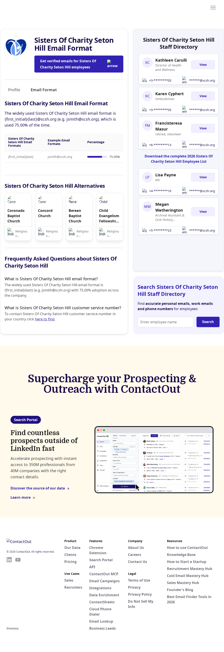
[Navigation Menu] (213, 7)
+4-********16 (160, 191)
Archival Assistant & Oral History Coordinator (169, 217)
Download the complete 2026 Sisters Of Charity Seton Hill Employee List (179, 159)
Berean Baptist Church (75, 215)
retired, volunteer (168, 134)
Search (208, 321)
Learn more (20, 497)
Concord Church (45, 213)
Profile (14, 89)
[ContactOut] (28, 7)
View (203, 65)
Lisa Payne (165, 174)
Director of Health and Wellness (168, 67)
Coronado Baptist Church (15, 215)
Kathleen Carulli (171, 60)
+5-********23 (160, 230)
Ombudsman (165, 99)
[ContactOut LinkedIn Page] (9, 591)
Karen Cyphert (169, 93)
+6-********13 (160, 145)
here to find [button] (44, 319)
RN (157, 180)
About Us (136, 547)
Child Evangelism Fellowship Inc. (109, 216)
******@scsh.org (202, 80)
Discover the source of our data (37, 488)
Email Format (44, 89)
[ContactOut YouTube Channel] (18, 591)
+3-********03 (160, 80)
